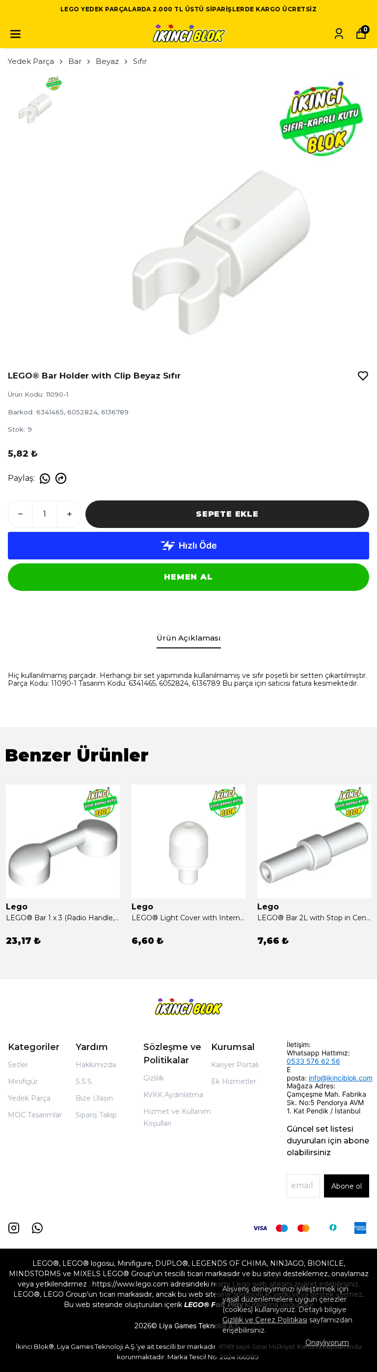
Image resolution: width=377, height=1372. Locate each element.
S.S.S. (84, 1081)
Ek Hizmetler (233, 1081)
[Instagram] (14, 1228)
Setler (18, 1064)
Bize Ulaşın (94, 1098)
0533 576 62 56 (313, 1061)
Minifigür (23, 1081)
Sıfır (140, 61)
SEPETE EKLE (227, 514)
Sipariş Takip (96, 1114)
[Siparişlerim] (339, 34)
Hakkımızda (96, 1064)
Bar (74, 61)
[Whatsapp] (37, 1228)
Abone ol (346, 1186)
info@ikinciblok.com (341, 1078)
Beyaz (107, 61)
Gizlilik (153, 1078)
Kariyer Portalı (235, 1064)
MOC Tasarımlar (35, 1114)
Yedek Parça (31, 61)
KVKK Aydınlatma (173, 1094)
